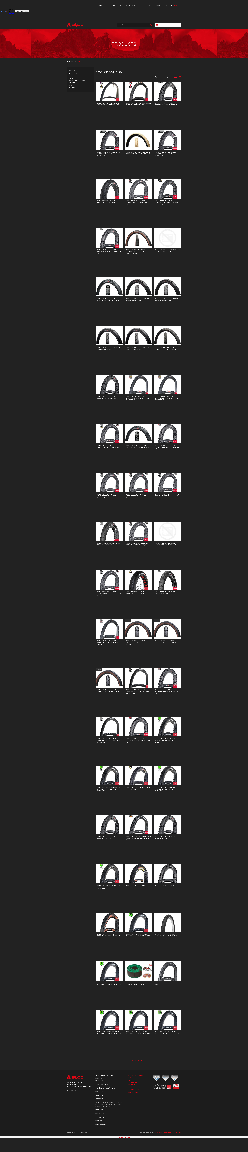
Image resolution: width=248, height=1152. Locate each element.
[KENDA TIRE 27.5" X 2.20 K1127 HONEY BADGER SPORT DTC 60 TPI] (167, 873)
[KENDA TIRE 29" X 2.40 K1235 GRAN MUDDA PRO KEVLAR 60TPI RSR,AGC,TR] (109, 140)
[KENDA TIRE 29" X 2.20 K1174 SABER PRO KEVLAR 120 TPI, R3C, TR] (109, 531)
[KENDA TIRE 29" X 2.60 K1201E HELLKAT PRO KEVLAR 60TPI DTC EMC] (109, 433)
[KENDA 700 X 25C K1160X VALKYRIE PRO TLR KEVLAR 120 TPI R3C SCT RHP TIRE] (138, 384)
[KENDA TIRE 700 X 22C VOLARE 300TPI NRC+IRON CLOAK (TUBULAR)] (109, 91)
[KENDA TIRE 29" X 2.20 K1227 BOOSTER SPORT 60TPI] (109, 824)
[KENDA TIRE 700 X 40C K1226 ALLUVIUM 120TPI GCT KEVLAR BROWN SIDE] (138, 238)
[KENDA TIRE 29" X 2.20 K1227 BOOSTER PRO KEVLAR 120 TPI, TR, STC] (167, 91)
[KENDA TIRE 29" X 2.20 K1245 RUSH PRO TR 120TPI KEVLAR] (109, 335)
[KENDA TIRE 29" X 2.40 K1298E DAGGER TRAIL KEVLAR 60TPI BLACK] (109, 678)
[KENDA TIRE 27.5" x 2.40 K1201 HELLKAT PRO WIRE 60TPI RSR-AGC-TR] (138, 189)
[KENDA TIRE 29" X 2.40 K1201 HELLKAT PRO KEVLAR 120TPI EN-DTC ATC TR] (167, 482)
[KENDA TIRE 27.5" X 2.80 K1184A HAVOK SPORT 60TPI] (167, 580)
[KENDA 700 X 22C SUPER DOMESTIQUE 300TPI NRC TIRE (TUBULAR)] (138, 91)
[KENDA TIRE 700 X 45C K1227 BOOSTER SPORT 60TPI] (167, 824)
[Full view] (179, 77)
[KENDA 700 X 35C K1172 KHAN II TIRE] (138, 824)
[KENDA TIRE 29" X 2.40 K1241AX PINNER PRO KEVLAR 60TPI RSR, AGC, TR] (167, 433)
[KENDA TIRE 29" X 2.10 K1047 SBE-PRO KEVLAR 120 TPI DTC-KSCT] (167, 238)
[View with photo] (175, 77)
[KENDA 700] (167, 775)
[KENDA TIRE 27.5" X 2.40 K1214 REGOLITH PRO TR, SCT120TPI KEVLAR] (138, 433)
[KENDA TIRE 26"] (109, 1020)
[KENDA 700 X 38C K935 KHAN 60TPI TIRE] (138, 1020)
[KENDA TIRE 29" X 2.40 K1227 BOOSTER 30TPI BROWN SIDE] (109, 922)
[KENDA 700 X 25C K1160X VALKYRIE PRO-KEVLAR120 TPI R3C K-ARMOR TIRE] (109, 629)
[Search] (151, 25)
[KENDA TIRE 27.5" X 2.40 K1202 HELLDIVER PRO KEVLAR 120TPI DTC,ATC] (138, 482)
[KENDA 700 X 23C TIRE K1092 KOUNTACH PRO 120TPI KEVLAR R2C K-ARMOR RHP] (109, 726)
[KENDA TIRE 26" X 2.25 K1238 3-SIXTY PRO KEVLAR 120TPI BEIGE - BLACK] (138, 140)
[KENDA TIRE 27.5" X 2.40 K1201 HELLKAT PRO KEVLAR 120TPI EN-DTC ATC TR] (109, 580)
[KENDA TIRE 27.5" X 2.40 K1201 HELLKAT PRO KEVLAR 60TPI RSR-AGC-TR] (167, 531)
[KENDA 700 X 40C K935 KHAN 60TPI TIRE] (109, 775)
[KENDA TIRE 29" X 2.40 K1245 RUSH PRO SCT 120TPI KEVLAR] (138, 335)
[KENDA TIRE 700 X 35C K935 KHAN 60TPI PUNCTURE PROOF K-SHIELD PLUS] (167, 1020)
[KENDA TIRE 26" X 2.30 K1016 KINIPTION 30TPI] (138, 873)
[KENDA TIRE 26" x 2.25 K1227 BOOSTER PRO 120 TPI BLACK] (109, 384)
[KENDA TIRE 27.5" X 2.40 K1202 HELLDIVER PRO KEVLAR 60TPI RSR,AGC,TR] (109, 482)
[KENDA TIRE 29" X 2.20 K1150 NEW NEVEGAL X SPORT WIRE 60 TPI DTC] (167, 922)
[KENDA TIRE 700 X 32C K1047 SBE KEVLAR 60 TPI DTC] (138, 775)
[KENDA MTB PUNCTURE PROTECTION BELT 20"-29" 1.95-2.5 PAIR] (138, 971)
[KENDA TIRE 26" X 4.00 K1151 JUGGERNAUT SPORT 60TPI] (138, 580)
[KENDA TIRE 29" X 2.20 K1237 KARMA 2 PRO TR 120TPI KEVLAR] (138, 286)
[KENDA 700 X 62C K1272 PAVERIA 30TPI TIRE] (167, 971)
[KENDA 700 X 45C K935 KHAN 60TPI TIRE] (167, 726)
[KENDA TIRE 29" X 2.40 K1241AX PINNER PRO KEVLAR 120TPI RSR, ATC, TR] (138, 726)
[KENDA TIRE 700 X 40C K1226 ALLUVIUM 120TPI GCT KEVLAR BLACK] (167, 335)
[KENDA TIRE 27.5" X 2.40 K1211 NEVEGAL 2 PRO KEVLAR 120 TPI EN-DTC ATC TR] (167, 189)
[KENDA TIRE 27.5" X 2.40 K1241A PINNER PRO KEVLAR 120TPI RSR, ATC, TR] (109, 238)
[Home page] (75, 24)
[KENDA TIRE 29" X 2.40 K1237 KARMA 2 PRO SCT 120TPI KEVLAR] (167, 286)
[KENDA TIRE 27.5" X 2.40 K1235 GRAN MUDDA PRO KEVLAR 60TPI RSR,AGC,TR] (167, 140)
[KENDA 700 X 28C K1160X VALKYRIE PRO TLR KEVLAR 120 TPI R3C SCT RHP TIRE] (167, 384)
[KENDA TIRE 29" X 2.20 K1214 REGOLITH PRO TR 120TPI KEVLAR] (109, 286)
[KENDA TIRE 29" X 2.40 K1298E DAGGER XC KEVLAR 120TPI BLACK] (167, 629)
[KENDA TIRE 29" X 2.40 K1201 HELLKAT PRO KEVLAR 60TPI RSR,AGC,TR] (138, 531)
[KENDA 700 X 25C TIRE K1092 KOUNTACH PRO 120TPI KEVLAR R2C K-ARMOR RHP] (138, 678)
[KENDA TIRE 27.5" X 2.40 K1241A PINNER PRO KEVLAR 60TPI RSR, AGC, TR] (167, 678)
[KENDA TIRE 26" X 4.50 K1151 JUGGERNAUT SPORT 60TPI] (109, 189)
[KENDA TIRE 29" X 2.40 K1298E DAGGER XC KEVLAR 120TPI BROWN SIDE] (138, 629)
